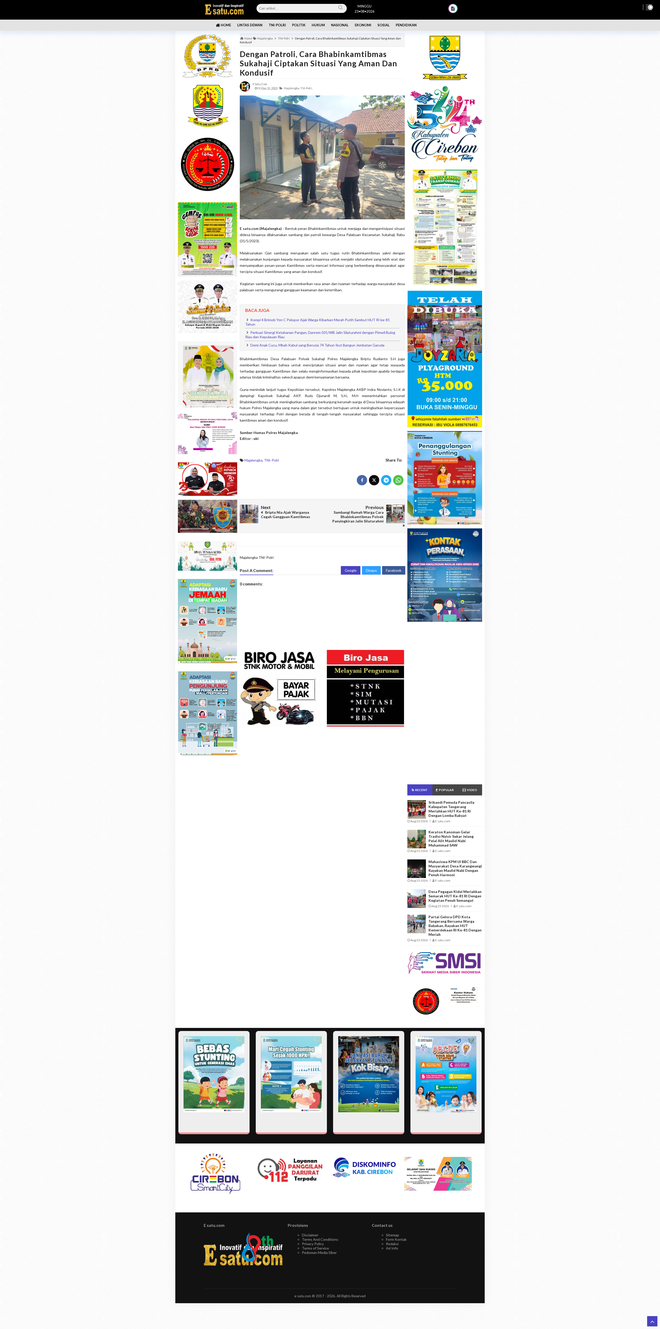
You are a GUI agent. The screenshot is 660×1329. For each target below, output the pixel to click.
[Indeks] (453, 8)
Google (351, 570)
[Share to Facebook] (362, 480)
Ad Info (392, 1248)
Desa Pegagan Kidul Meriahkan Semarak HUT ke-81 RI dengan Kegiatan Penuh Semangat (455, 896)
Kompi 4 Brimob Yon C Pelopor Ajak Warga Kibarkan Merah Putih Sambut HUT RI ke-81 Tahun (317, 322)
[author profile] (245, 86)
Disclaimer (310, 1235)
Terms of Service (315, 1248)
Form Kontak (396, 1239)
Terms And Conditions (320, 1239)
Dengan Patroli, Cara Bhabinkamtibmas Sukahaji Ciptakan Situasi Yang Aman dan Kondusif (318, 63)
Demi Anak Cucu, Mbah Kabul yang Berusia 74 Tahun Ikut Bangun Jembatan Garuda (317, 345)
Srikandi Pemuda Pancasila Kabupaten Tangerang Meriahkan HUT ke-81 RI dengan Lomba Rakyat (451, 809)
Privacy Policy (313, 1244)
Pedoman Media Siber (319, 1252)
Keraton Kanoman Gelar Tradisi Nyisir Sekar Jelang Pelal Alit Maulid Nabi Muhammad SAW (451, 838)
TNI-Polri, (306, 88)
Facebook (393, 570)
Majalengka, (292, 88)
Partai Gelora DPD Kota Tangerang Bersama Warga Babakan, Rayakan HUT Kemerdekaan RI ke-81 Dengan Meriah (455, 926)
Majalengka (253, 460)
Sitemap (392, 1235)
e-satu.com (302, 1296)
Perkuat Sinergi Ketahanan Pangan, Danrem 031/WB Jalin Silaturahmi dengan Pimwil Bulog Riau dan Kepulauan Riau (320, 334)
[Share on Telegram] (386, 480)
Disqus (371, 570)
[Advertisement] (207, 840)
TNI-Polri (271, 460)
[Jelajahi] (649, 7)
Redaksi (392, 1244)
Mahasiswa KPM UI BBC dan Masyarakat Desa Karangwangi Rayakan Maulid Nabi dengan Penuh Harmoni (455, 868)
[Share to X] (374, 480)
